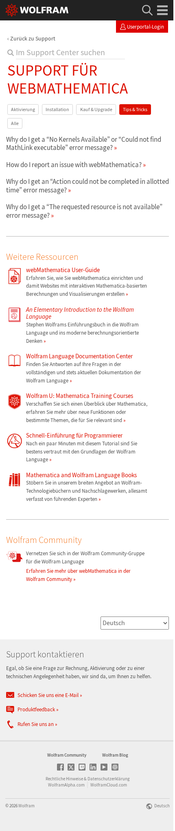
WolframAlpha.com (66, 785)
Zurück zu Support (32, 38)
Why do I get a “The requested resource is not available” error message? (84, 210)
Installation (57, 109)
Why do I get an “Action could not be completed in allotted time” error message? (87, 185)
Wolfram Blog (115, 755)
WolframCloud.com (108, 785)
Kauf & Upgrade (96, 109)
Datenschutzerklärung (109, 779)
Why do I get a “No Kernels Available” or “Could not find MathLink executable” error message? (83, 143)
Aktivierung (23, 109)
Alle (15, 123)
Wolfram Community (66, 755)
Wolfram (26, 806)
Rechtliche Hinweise (64, 779)
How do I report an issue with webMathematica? (74, 164)
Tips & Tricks (135, 109)
